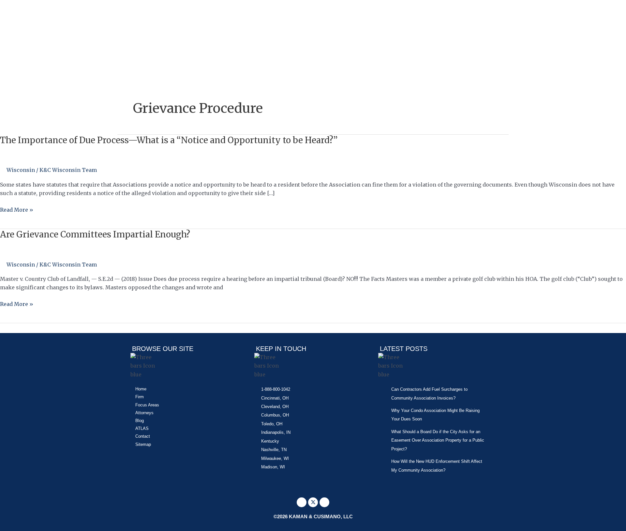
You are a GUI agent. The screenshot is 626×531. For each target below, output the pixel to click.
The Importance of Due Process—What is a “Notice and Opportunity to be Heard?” (168, 140)
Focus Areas (147, 404)
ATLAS (142, 428)
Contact (142, 436)
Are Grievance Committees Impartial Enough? (95, 234)
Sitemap (143, 444)
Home (140, 389)
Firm (139, 396)
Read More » (16, 209)
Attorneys (144, 412)
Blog (139, 420)
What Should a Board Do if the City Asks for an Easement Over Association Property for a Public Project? (437, 440)
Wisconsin (21, 170)
